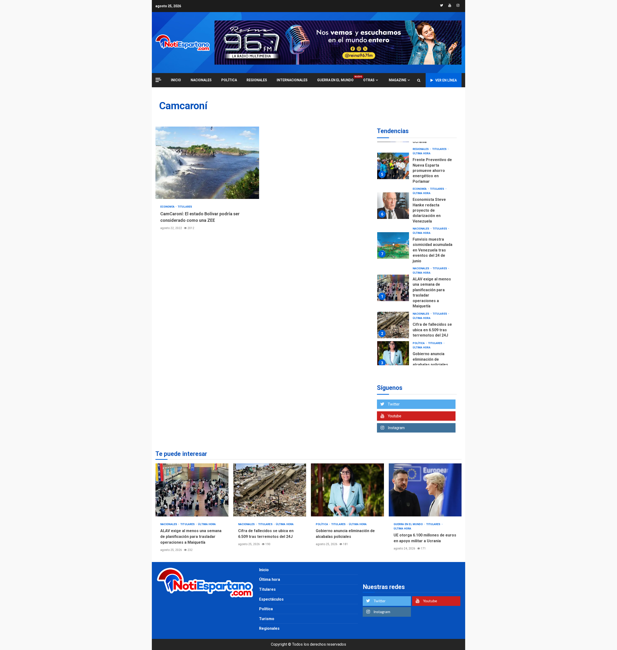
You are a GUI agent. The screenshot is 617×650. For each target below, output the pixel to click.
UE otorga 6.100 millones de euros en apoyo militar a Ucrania (425, 489)
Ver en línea (446, 80)
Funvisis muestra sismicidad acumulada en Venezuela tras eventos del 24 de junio (393, 245)
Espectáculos (271, 599)
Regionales (257, 80)
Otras (369, 80)
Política (229, 80)
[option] (417, 167)
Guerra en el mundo (335, 80)
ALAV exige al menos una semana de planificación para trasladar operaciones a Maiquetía (393, 288)
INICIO (176, 80)
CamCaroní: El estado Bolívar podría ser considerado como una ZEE (207, 163)
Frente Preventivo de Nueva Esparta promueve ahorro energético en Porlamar (393, 166)
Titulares (185, 206)
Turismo (266, 618)
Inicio (264, 570)
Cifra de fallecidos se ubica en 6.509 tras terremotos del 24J (393, 325)
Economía (167, 206)
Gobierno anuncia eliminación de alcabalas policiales (393, 354)
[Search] (418, 80)
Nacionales (201, 80)
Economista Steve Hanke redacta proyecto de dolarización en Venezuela (393, 205)
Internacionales (292, 80)
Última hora (421, 153)
